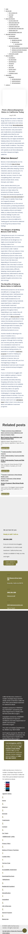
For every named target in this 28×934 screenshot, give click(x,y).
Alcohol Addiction (13, 20)
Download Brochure (8, 876)
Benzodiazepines (18, 125)
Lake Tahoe (11, 67)
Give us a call (11, 596)
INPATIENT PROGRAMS (14, 38)
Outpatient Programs (14, 46)
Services (4, 814)
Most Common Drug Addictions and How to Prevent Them (11, 438)
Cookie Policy (6, 856)
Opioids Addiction (13, 30)
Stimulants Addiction (14, 26)
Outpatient (5, 899)
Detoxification (15, 42)
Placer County (12, 69)
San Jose (11, 65)
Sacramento (12, 57)
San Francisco (12, 61)
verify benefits (10, 562)
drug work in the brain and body (13, 197)
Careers (11, 17)
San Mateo (11, 63)
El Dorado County (13, 73)
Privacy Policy (6, 843)
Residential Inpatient (17, 40)
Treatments (5, 820)
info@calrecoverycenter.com (15, 605)
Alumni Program (7, 913)
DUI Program (12, 36)
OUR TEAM (11, 15)
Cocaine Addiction (13, 24)
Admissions (8, 75)
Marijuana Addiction (14, 22)
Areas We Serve (9, 55)
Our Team (5, 833)
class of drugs (16, 164)
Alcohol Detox (18, 44)
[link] (7, 539)
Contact (8, 85)
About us (4, 807)
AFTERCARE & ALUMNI (13, 54)
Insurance (11, 77)
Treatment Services (10, 34)
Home (7, 9)
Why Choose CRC (13, 13)
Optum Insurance (16, 83)
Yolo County (12, 71)
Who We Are (8, 11)
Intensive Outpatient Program (19, 50)
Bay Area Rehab (12, 59)
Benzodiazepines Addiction (15, 32)
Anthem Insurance (16, 79)
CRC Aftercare (6, 906)
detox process (15, 317)
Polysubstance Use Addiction (16, 28)
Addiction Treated (10, 18)
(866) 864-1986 (11, 592)
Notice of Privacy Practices (10, 850)
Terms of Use (6, 863)
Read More (5, 448)
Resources (5, 919)
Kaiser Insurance (16, 81)
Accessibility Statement (9, 870)
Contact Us (10, 564)
